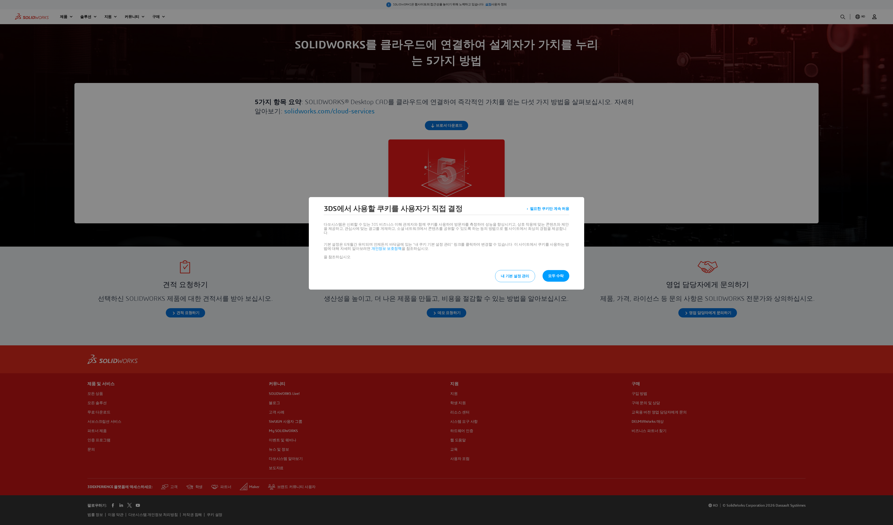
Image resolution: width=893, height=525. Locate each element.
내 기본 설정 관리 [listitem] (515, 276)
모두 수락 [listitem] (556, 276)
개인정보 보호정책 (386, 249)
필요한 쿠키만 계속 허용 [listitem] (549, 209)
